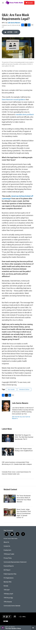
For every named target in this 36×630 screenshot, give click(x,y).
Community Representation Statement (15, 562)
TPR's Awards (8, 601)
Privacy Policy (8, 558)
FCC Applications (8, 578)
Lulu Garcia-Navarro (14, 23)
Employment (7, 550)
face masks (11, 389)
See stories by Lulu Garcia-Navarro (21, 417)
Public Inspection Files (10, 574)
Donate (30, 3)
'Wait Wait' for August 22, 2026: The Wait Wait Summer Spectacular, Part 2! (24, 437)
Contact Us (7, 546)
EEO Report (7, 570)
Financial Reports (9, 566)
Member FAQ (7, 582)
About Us (6, 542)
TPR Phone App (8, 598)
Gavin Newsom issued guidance (13, 99)
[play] (3, 628)
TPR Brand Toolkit (9, 554)
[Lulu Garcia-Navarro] (6, 405)
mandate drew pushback (25, 114)
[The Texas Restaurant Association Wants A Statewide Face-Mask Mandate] (10, 499)
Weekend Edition (24, 389)
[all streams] (33, 627)
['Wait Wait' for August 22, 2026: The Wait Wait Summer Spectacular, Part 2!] (8, 438)
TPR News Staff (8, 594)
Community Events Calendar (12, 605)
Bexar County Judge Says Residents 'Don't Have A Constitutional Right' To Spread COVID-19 (24, 513)
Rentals (6, 586)
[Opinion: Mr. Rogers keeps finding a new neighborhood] (8, 452)
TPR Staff (7, 590)
